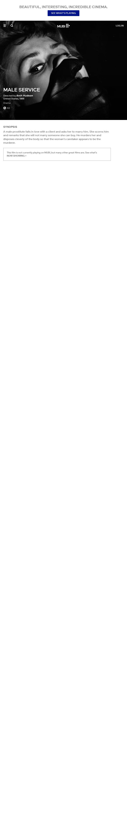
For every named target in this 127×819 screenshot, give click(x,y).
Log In (120, 25)
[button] (4, 26)
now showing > (16, 155)
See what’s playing (63, 13)
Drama (7, 102)
